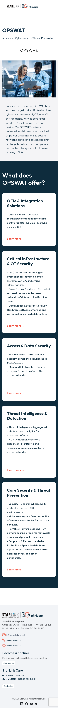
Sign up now (9, 663)
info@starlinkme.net (15, 635)
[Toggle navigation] (52, 6)
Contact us (8, 686)
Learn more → (15, 238)
